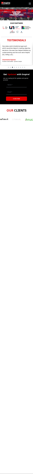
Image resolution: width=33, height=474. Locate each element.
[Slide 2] (10, 67)
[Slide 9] (24, 67)
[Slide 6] (18, 67)
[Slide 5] (16, 67)
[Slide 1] (8, 67)
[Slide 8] (22, 67)
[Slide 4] (14, 67)
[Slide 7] (20, 67)
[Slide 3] (12, 67)
